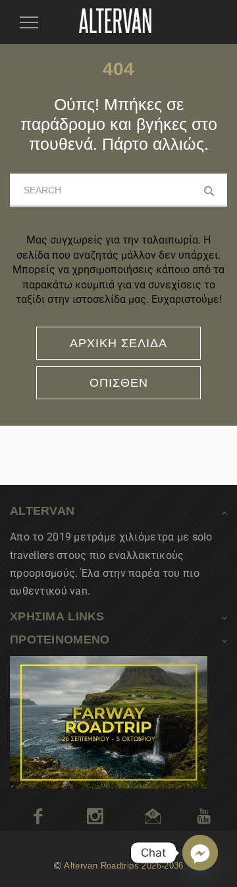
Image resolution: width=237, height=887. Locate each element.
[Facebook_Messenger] (200, 853)
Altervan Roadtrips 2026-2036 (124, 866)
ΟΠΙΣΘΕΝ (119, 382)
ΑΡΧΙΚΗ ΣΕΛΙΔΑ (118, 343)
